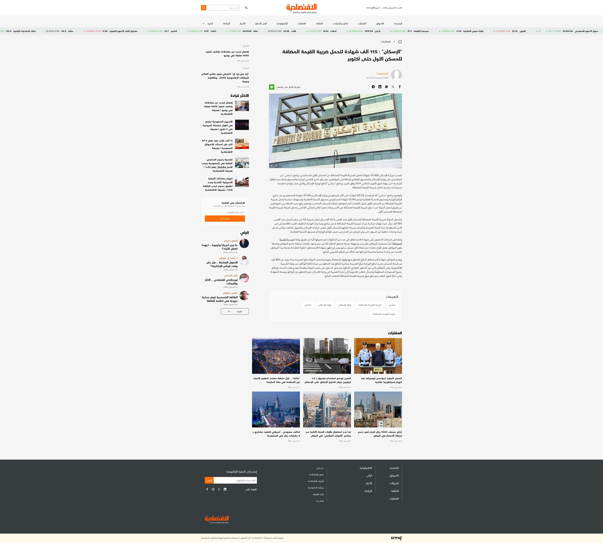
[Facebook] (207, 489)
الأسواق (380, 23)
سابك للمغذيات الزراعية (83, 31)
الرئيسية (398, 23)
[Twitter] (219, 489)
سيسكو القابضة (480, 31)
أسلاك (392, 31)
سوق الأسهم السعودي (586, 31)
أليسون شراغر (231, 240)
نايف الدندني (231, 275)
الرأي (369, 475)
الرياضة (226, 23)
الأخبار (242, 23)
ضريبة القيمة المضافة (369, 304)
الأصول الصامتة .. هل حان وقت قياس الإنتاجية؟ (222, 264)
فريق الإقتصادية (316, 474)
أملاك (272, 31)
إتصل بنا (320, 500)
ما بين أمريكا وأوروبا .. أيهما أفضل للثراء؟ (220, 246)
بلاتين (436, 31)
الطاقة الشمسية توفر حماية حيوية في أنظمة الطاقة (220, 298)
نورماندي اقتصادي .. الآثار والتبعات (221, 281)
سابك (129, 31)
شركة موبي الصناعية (532, 31)
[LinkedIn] (225, 489)
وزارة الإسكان (344, 304)
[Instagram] (213, 489)
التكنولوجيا (282, 23)
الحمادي (33, 31)
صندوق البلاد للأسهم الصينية (182, 31)
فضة (314, 31)
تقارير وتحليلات (340, 23)
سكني (392, 304)
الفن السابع (261, 23)
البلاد (352, 31)
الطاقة (319, 23)
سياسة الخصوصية (316, 487)
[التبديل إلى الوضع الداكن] (246, 7)
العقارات (302, 23)
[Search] (203, 7)
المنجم (233, 31)
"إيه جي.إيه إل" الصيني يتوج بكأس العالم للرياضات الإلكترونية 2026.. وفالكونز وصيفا (225, 77)
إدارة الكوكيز (318, 494)
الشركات (362, 23)
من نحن (320, 467)
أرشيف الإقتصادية (316, 481)
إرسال (209, 480)
